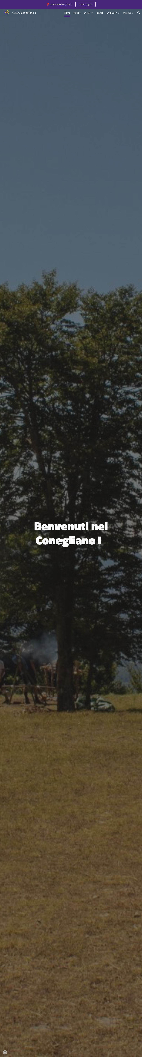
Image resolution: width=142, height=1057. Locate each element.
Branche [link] (127, 12)
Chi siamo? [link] (112, 12)
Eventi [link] (87, 12)
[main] (71, 533)
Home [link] (67, 12)
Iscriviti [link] (100, 12)
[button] (138, 12)
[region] (71, 4)
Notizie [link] (77, 12)
